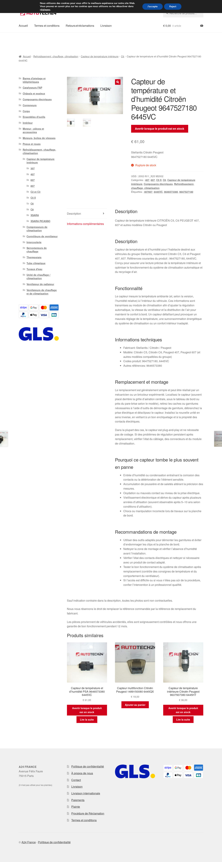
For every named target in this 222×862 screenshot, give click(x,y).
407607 (148, 191)
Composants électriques (158, 184)
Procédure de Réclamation (87, 813)
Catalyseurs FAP (32, 87)
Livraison (106, 26)
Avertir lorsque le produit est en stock (159, 129)
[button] (118, 82)
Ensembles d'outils (34, 117)
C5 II (158, 180)
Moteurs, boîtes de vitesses (39, 138)
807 (33, 186)
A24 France (29, 842)
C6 (122, 56)
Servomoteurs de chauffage (37, 249)
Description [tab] (74, 214)
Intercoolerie (34, 242)
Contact (76, 780)
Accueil (23, 26)
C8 (32, 209)
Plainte (75, 807)
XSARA (35, 215)
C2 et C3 (35, 191)
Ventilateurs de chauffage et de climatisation (42, 291)
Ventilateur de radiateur (40, 284)
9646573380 (171, 191)
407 (147, 180)
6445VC (158, 191)
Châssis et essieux (34, 93)
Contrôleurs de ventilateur (42, 236)
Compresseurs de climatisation (37, 228)
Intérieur (28, 122)
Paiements (77, 800)
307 (33, 168)
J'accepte (152, 6)
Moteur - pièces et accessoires (33, 130)
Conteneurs (30, 105)
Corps (26, 111)
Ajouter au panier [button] (135, 704)
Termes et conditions (46, 26)
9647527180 (186, 191)
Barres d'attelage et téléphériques (34, 80)
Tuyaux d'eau (34, 269)
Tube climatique (36, 263)
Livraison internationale (85, 793)
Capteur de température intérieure (99, 56)
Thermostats (34, 257)
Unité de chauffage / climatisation (38, 276)
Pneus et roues (32, 144)
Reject (172, 6)
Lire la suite (87, 719)
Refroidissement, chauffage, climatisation (55, 56)
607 (153, 180)
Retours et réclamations (80, 26)
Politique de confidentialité (87, 766)
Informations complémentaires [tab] (85, 224)
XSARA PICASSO (40, 221)
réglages (45, 9)
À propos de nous (82, 773)
